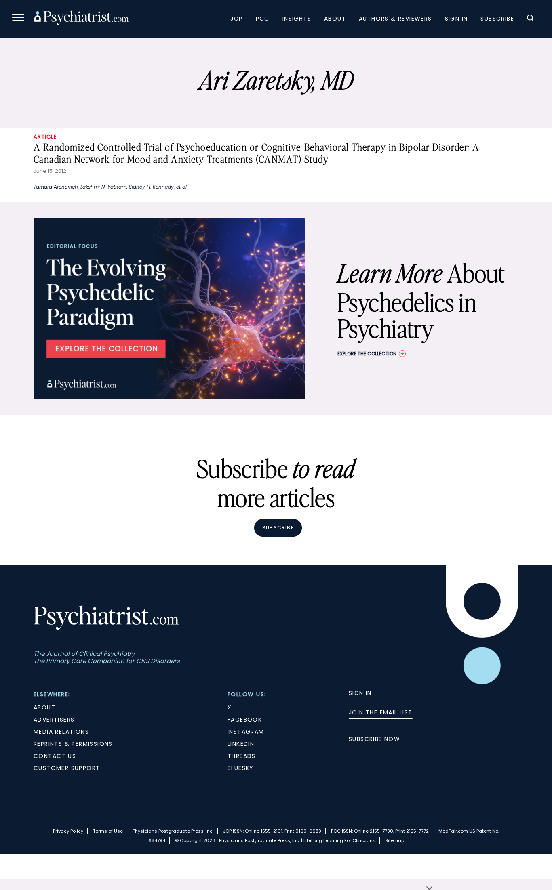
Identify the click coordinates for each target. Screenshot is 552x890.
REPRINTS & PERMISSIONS (73, 744)
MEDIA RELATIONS (61, 732)
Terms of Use (108, 831)
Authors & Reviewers (395, 19)
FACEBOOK (245, 720)
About (335, 19)
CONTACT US (55, 756)
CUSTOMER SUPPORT (67, 768)
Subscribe (497, 19)
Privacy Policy (68, 831)
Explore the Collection (366, 353)
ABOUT (44, 707)
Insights (296, 19)
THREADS (242, 756)
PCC (263, 19)
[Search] (530, 19)
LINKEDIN (241, 744)
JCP (236, 19)
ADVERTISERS (54, 720)
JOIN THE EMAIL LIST (381, 712)
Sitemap (394, 840)
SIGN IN (360, 693)
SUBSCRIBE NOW (374, 739)
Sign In (456, 19)
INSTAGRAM (246, 732)
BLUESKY (241, 768)
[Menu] (18, 19)
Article (45, 137)
